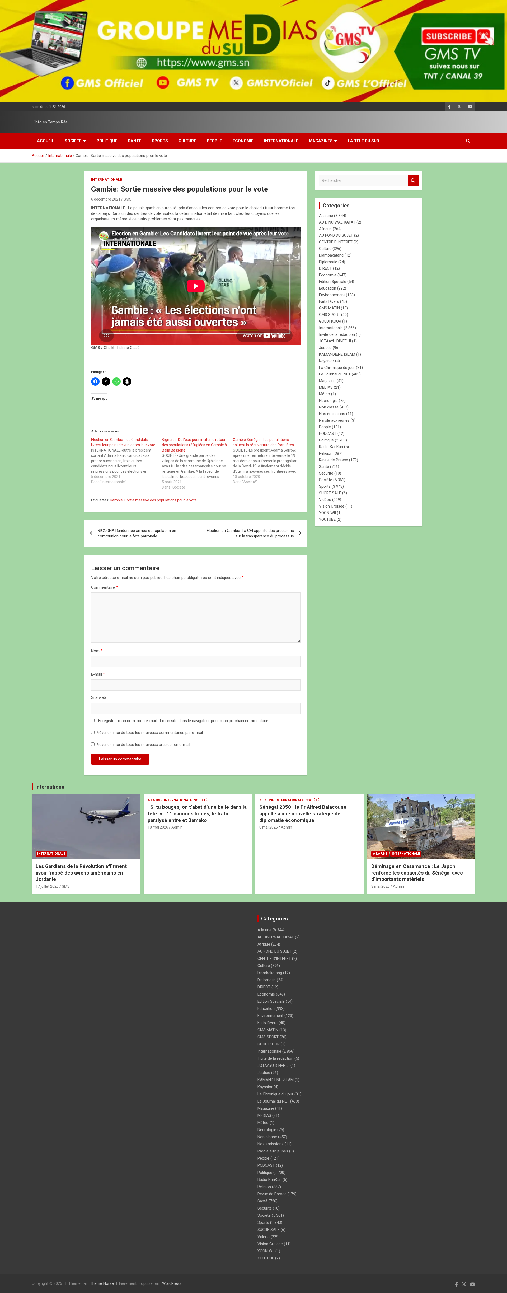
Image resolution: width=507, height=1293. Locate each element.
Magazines (321, 140)
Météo (324, 394)
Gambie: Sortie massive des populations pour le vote (153, 500)
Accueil (45, 140)
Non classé (329, 407)
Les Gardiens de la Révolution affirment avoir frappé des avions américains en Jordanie (81, 872)
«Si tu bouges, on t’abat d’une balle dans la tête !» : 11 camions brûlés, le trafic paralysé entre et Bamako (197, 813)
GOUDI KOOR (330, 321)
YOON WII (327, 512)
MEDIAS (326, 387)
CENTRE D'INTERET (336, 242)
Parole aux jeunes (334, 420)
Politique (107, 140)
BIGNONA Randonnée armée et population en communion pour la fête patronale (137, 533)
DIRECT (325, 268)
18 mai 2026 (158, 827)
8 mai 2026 (268, 827)
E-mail (98, 674)
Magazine (327, 380)
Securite (326, 473)
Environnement (332, 294)
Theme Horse (102, 1283)
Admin (176, 827)
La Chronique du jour (337, 367)
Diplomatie (328, 261)
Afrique (325, 228)
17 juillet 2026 (47, 886)
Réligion (325, 453)
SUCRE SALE (330, 493)
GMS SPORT (329, 314)
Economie (327, 275)
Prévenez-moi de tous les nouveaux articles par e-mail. (143, 744)
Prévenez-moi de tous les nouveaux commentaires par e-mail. (150, 732)
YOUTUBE (327, 519)
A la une (326, 215)
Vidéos (325, 499)
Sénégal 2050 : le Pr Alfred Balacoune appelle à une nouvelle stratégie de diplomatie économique (302, 813)
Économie (243, 140)
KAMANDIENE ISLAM (337, 354)
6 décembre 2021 (105, 199)
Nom (96, 651)
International (50, 787)
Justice (325, 347)
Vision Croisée (331, 506)
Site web (98, 697)
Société (73, 140)
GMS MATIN (329, 308)
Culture (187, 140)
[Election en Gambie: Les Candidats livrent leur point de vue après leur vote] (126, 461)
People (214, 140)
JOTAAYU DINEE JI (335, 341)
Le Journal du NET (335, 374)
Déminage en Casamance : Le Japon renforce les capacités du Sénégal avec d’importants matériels (417, 872)
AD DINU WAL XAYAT (337, 222)
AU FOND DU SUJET (336, 235)
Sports (160, 140)
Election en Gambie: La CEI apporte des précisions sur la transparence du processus (250, 533)
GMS (128, 199)
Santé (134, 140)
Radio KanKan (331, 446)
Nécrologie (328, 400)
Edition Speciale (332, 281)
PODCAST (327, 433)
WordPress (171, 1283)
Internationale (281, 140)
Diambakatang (331, 255)
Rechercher (413, 181)
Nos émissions (332, 413)
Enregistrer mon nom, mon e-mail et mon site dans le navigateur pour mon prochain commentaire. (183, 720)
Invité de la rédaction (337, 334)
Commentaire (104, 587)
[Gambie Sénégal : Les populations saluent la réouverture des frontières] (268, 461)
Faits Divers (329, 301)
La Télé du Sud (363, 140)
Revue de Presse (333, 460)
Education (327, 288)
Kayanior (326, 361)
